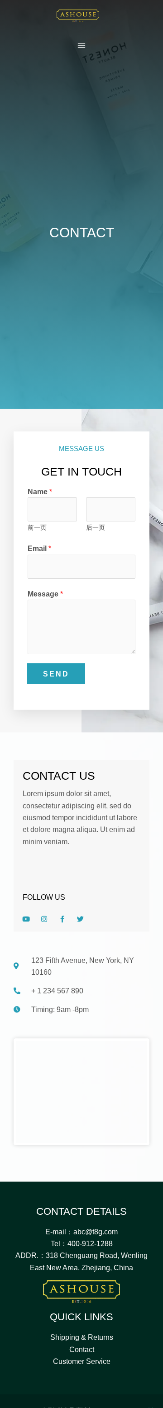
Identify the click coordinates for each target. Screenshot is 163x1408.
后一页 (95, 527)
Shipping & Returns (81, 1337)
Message (45, 594)
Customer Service (81, 1361)
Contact (81, 1349)
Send (56, 674)
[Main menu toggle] (81, 45)
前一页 (37, 527)
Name (40, 491)
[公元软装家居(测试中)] (78, 15)
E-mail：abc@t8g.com (81, 1232)
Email (39, 548)
